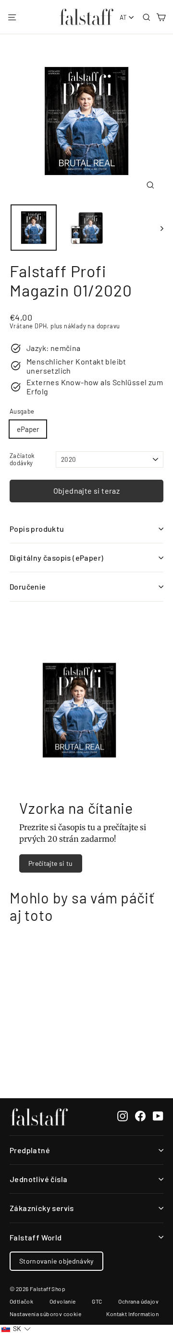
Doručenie (28, 586)
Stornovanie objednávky (56, 1261)
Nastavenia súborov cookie (45, 1313)
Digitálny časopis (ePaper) (56, 557)
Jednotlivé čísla (38, 1179)
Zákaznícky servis (42, 1207)
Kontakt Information (132, 1313)
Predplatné (30, 1150)
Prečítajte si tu (50, 863)
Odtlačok (21, 1301)
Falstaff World (36, 1237)
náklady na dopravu (92, 326)
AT (123, 17)
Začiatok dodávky (22, 459)
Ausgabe (22, 411)
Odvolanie (62, 1301)
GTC (97, 1301)
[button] (16, 1329)
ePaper (28, 429)
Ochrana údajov (138, 1301)
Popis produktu (37, 528)
